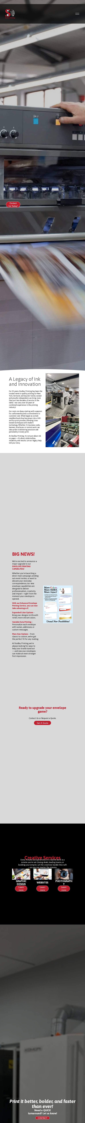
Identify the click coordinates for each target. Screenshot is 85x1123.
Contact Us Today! (13, 204)
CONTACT (42, 1118)
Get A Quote (42, 722)
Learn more (21, 888)
